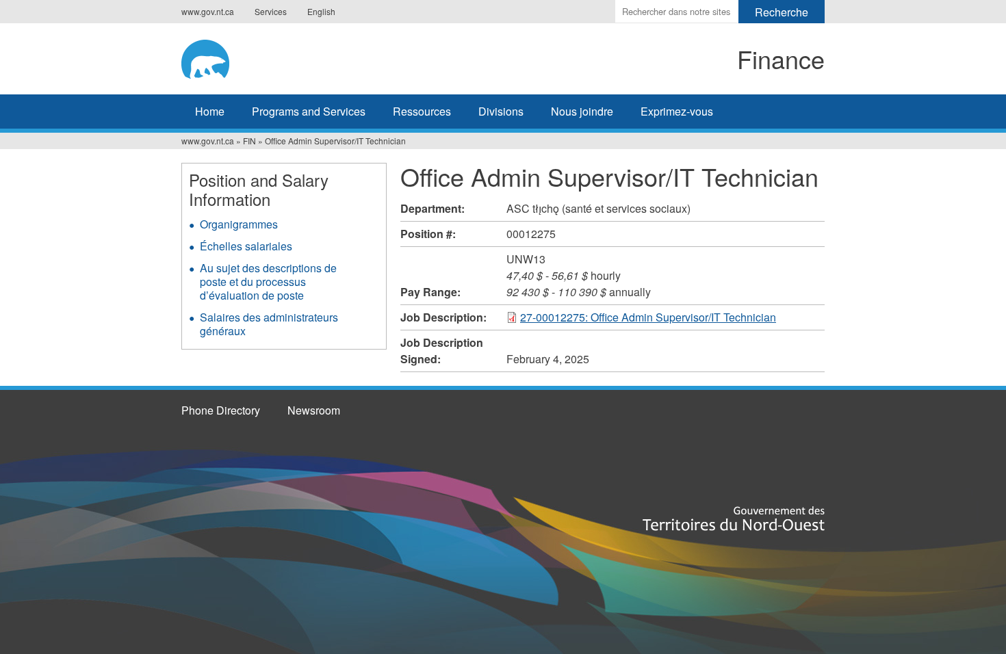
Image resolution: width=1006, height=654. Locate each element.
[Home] (295, 56)
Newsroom (313, 410)
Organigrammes (239, 224)
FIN (249, 140)
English (321, 11)
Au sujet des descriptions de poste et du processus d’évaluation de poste (268, 281)
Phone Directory (220, 410)
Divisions (501, 111)
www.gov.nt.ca (207, 11)
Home (209, 111)
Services (271, 11)
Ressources (422, 111)
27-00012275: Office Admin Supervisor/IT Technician (648, 317)
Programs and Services (308, 111)
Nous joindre (582, 111)
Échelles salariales (246, 246)
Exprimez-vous (677, 111)
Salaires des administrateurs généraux (269, 324)
